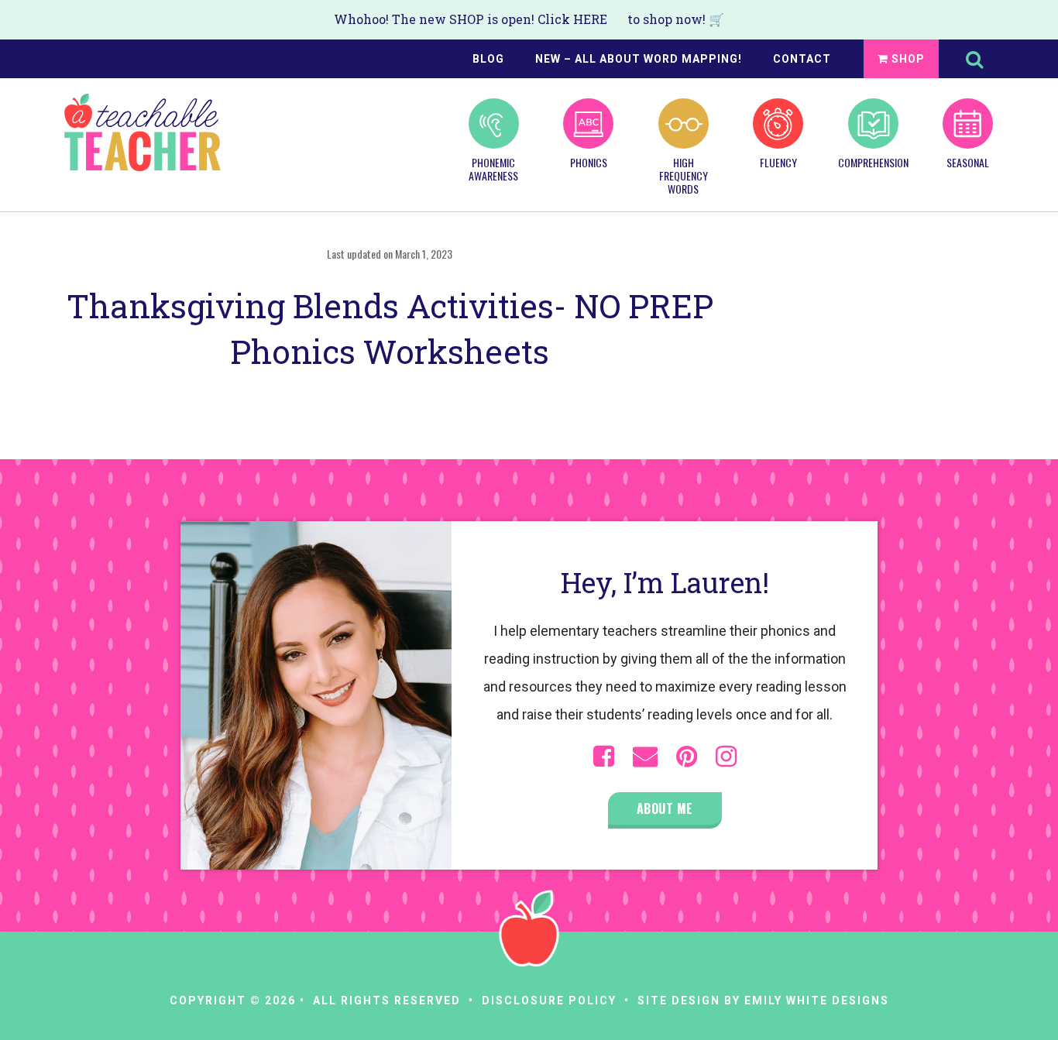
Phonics (588, 162)
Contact (802, 59)
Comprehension (873, 162)
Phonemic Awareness (493, 168)
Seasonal (967, 162)
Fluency (778, 162)
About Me (665, 808)
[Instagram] (726, 756)
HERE (590, 19)
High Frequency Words (683, 174)
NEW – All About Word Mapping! (638, 59)
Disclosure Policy (549, 1000)
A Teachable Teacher (142, 132)
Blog (488, 59)
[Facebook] (603, 756)
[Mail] (645, 756)
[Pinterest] (686, 756)
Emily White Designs (816, 1000)
